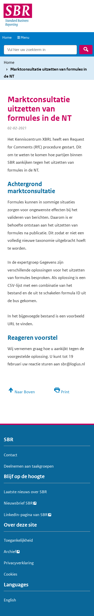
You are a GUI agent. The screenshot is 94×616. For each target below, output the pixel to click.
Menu (25, 37)
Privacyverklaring (19, 563)
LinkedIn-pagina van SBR (26, 514)
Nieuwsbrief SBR (18, 503)
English (10, 600)
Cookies (10, 574)
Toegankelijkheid (18, 540)
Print (65, 392)
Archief (10, 551)
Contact (10, 455)
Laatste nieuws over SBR (25, 491)
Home (7, 37)
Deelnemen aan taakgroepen (29, 466)
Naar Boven (25, 392)
